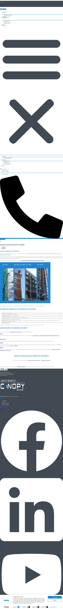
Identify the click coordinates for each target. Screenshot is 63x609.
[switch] (28, 607)
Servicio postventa (7, 23)
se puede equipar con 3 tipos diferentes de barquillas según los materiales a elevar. (46, 335)
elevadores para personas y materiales (34, 360)
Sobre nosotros (5, 17)
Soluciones (3, 248)
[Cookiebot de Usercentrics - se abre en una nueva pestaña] (6, 607)
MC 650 (4, 339)
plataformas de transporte (46, 360)
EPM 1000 (15, 345)
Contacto (4, 25)
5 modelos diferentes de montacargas (15, 331)
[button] (31, 90)
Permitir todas (54, 597)
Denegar (54, 600)
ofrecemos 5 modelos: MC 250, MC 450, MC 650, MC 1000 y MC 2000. (32, 260)
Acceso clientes (5, 174)
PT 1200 (11, 345)
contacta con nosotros (21, 366)
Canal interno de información (4, 377)
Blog (3, 24)
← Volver (1, 368)
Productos (3, 247)
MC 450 (1, 339)
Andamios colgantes (7, 15)
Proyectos (4, 16)
